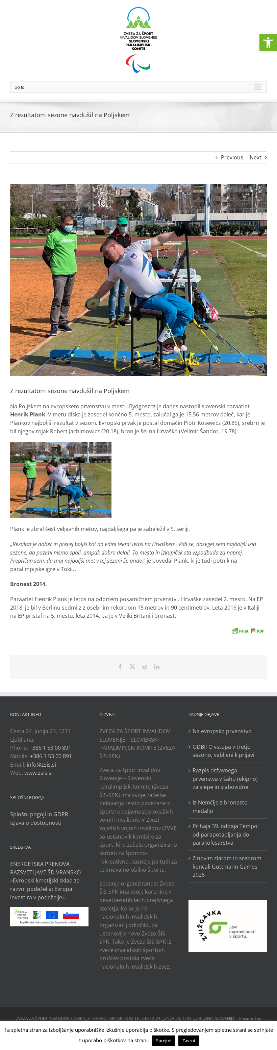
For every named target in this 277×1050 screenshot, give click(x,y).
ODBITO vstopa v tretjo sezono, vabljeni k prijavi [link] (223, 751)
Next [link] (255, 157)
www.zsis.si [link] (38, 772)
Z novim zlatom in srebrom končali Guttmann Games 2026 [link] (227, 866)
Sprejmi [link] (163, 1041)
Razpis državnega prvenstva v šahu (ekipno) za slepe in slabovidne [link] (225, 779)
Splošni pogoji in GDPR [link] (39, 814)
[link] (268, 42)
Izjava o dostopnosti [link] (35, 822)
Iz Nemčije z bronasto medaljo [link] (220, 807)
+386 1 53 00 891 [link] (50, 747)
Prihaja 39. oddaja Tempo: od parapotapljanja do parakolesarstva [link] (226, 834)
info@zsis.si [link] (41, 764)
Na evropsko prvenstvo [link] (222, 731)
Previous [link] (232, 157)
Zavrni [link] (188, 1041)
